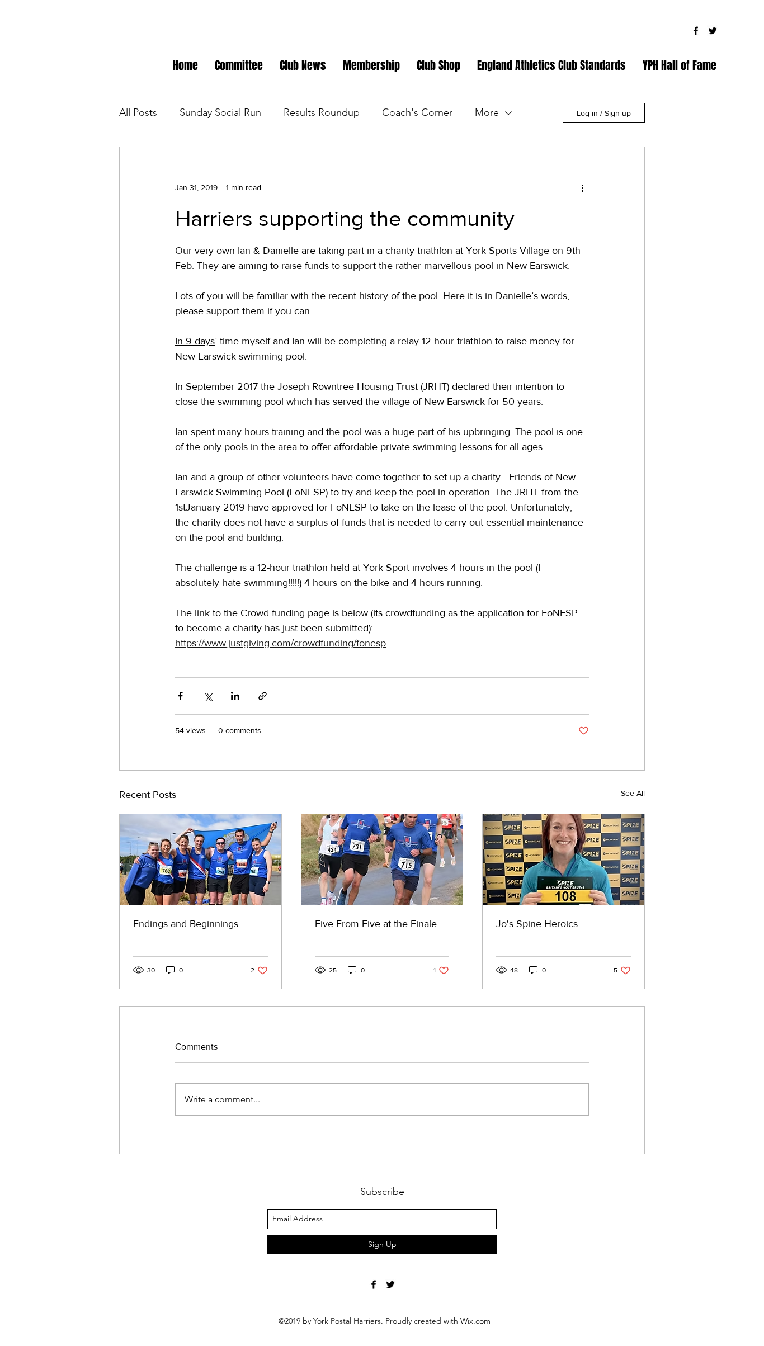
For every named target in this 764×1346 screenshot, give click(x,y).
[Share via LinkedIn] (235, 696)
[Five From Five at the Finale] (382, 859)
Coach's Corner (417, 112)
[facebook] (695, 30)
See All (633, 792)
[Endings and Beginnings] (200, 859)
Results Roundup (322, 112)
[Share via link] (262, 696)
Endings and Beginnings (185, 923)
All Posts (138, 112)
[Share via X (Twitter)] (207, 696)
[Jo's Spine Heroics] (563, 859)
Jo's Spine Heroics (537, 923)
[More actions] (582, 187)
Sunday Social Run (220, 112)
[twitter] (712, 30)
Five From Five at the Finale (376, 923)
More (487, 112)
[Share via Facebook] (180, 696)
